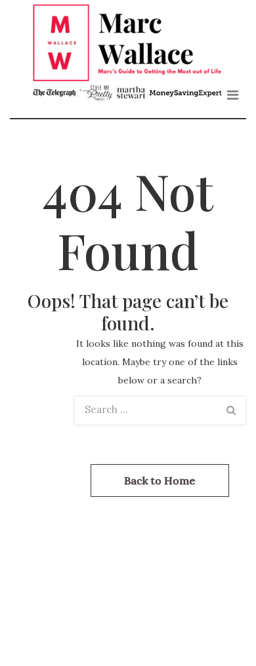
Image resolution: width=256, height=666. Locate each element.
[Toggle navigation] (232, 95)
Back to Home (160, 480)
